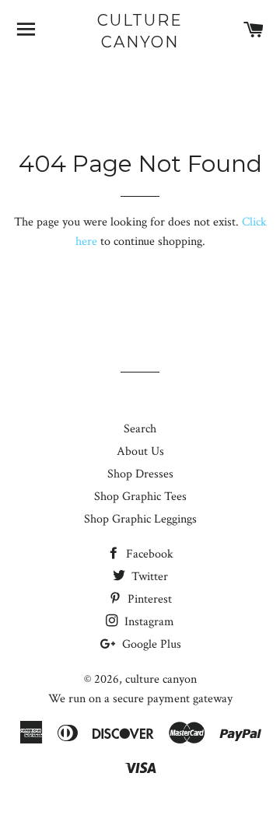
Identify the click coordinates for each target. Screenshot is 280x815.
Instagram (147, 622)
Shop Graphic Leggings (140, 519)
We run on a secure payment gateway (140, 699)
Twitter (148, 576)
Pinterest (148, 599)
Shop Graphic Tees (140, 496)
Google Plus (150, 644)
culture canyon (140, 31)
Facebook (148, 554)
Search (140, 429)
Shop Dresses (140, 474)
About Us (140, 451)
